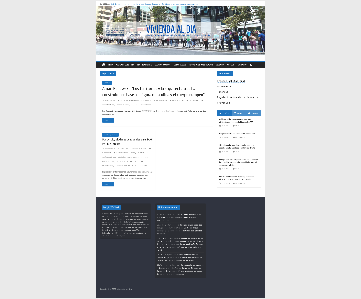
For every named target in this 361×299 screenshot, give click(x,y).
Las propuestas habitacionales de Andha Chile (237, 134)
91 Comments (240, 126)
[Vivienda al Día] (103, 65)
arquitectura (108, 105)
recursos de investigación (201, 65)
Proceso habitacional (231, 81)
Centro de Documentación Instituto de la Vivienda (143, 100)
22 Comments (240, 183)
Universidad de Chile (126, 165)
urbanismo (142, 165)
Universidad (107, 165)
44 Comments (240, 152)
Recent (240, 113)
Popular (226, 113)
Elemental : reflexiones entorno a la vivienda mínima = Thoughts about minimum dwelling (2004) (179, 217)
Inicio (110, 65)
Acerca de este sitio (125, 65)
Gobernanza (224, 86)
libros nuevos (180, 65)
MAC (136, 161)
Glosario (220, 65)
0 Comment (194, 100)
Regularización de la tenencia (237, 97)
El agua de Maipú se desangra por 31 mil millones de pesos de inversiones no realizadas (179, 271)
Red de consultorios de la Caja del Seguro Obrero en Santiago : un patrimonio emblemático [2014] (157, 4)
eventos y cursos (162, 65)
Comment (255, 113)
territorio (146, 105)
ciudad (141, 153)
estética (144, 157)
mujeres (135, 105)
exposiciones (123, 105)
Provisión (223, 102)
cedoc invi (124, 148)
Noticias (230, 65)
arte (133, 153)
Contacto (242, 65)
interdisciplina (124, 161)
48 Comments (240, 137)
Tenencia (222, 91)
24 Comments (240, 169)
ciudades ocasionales (128, 157)
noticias (107, 83)
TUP (141, 161)
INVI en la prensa (144, 65)
